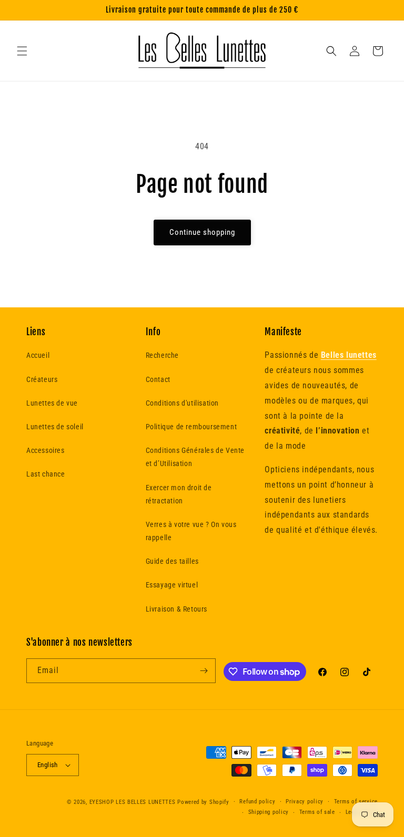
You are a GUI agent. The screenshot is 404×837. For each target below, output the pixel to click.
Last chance (45, 474)
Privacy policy (305, 801)
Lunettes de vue (52, 403)
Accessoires (45, 450)
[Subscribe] (203, 670)
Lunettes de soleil (55, 426)
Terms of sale (317, 812)
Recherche (162, 355)
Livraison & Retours (176, 609)
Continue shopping (202, 232)
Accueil (37, 355)
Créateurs (41, 379)
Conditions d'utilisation (182, 403)
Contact (158, 379)
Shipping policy (268, 812)
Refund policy (257, 801)
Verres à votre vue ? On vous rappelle (191, 531)
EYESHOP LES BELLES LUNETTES (132, 802)
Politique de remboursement (191, 426)
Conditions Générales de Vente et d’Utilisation (195, 457)
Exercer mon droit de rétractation (179, 494)
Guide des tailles (172, 561)
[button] (22, 51)
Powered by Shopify (203, 802)
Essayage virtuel (172, 585)
